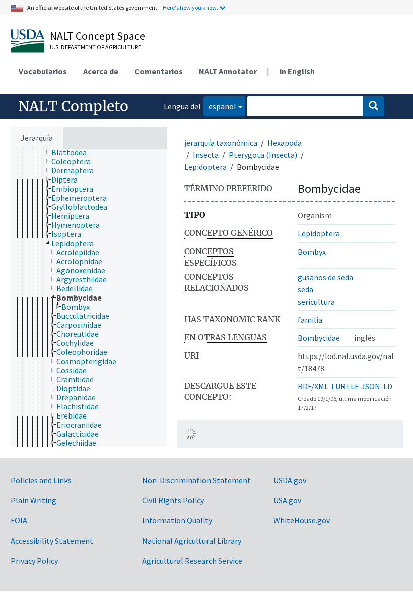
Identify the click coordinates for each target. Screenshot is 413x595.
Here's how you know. (190, 7)
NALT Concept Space (97, 36)
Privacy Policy (34, 561)
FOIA (19, 520)
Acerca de (100, 71)
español (219, 106)
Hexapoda (284, 143)
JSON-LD (376, 386)
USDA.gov (289, 480)
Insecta (206, 155)
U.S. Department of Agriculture (95, 47)
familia (310, 320)
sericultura (316, 301)
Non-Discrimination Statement (196, 480)
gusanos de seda (325, 277)
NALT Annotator (228, 71)
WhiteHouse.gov (301, 520)
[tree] (89, 298)
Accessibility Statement (52, 541)
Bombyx (312, 252)
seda (305, 289)
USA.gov (287, 500)
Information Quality (177, 520)
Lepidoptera (205, 167)
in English (297, 71)
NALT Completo (73, 106)
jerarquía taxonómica (220, 143)
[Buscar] (373, 106)
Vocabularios (43, 71)
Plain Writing (33, 500)
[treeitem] (73, 152)
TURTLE (344, 386)
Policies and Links (41, 480)
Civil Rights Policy (173, 500)
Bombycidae (319, 338)
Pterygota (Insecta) (263, 155)
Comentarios (158, 71)
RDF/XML (313, 386)
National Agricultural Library (191, 541)
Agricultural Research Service (192, 561)
